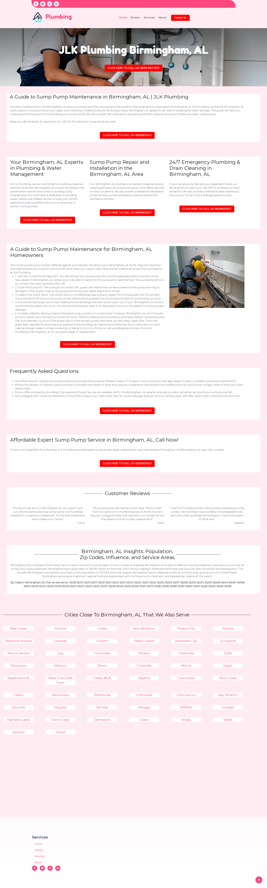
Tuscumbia (186, 678)
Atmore (60, 628)
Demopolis (102, 720)
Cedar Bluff (102, 678)
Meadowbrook (18, 678)
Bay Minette (227, 695)
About (162, 17)
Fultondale (102, 653)
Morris (186, 665)
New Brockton (144, 628)
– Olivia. (80, 522)
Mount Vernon (18, 653)
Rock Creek (228, 678)
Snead (60, 732)
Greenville (186, 653)
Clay (60, 653)
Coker (144, 720)
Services (149, 17)
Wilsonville (102, 695)
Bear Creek (18, 628)
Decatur (144, 653)
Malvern (60, 665)
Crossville (144, 665)
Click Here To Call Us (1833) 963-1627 (133, 67)
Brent (102, 665)
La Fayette (228, 641)
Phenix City (186, 628)
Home (123, 17)
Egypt (228, 665)
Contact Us (180, 18)
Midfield (186, 707)
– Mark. (160, 522)
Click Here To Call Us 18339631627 (127, 135)
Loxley (102, 628)
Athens (227, 628)
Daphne (144, 678)
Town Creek (60, 720)
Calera (18, 695)
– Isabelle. (238, 522)
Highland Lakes (18, 720)
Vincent (102, 641)
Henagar (144, 707)
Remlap (102, 707)
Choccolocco (186, 695)
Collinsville (144, 695)
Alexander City (186, 641)
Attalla (186, 720)
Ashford (18, 732)
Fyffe (228, 653)
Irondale (228, 707)
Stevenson (18, 665)
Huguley (60, 707)
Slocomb (18, 707)
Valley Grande (144, 641)
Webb (228, 720)
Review (135, 17)
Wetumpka (60, 695)
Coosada (60, 641)
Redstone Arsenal (18, 641)
